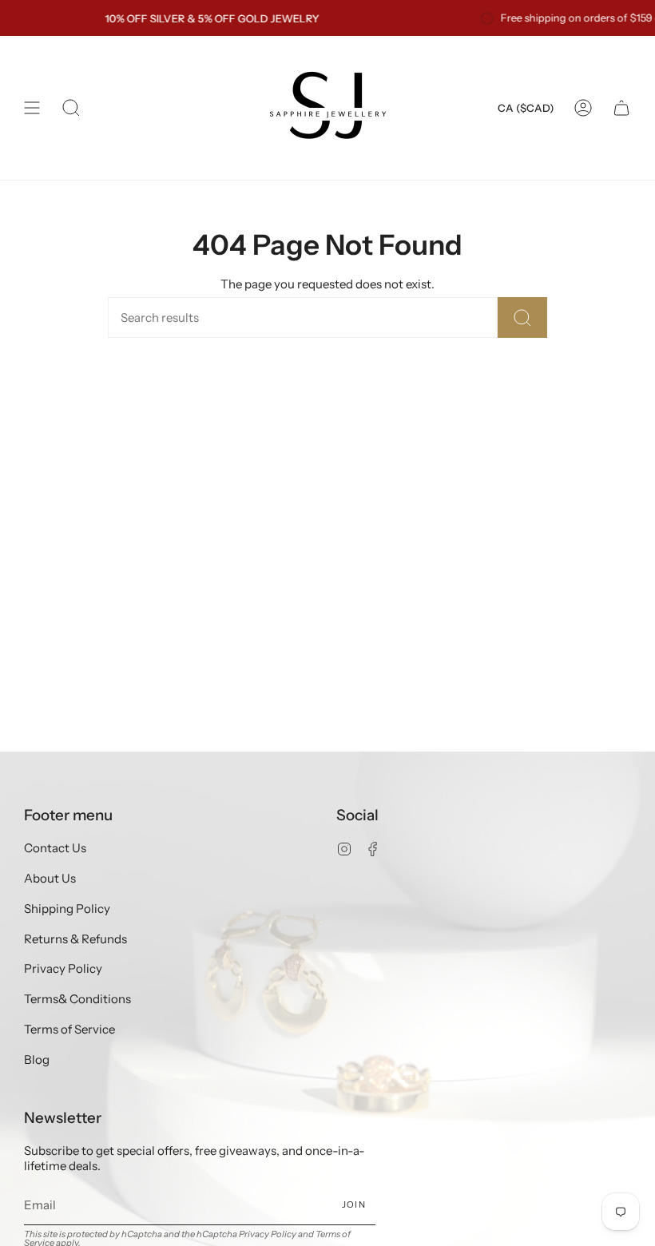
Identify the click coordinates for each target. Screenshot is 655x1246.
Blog (37, 1059)
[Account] (583, 108)
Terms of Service (69, 1029)
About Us (50, 878)
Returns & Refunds (75, 938)
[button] (71, 108)
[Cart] (621, 108)
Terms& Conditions (77, 998)
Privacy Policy (63, 968)
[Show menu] (32, 108)
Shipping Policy (67, 908)
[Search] (522, 317)
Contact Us (55, 847)
